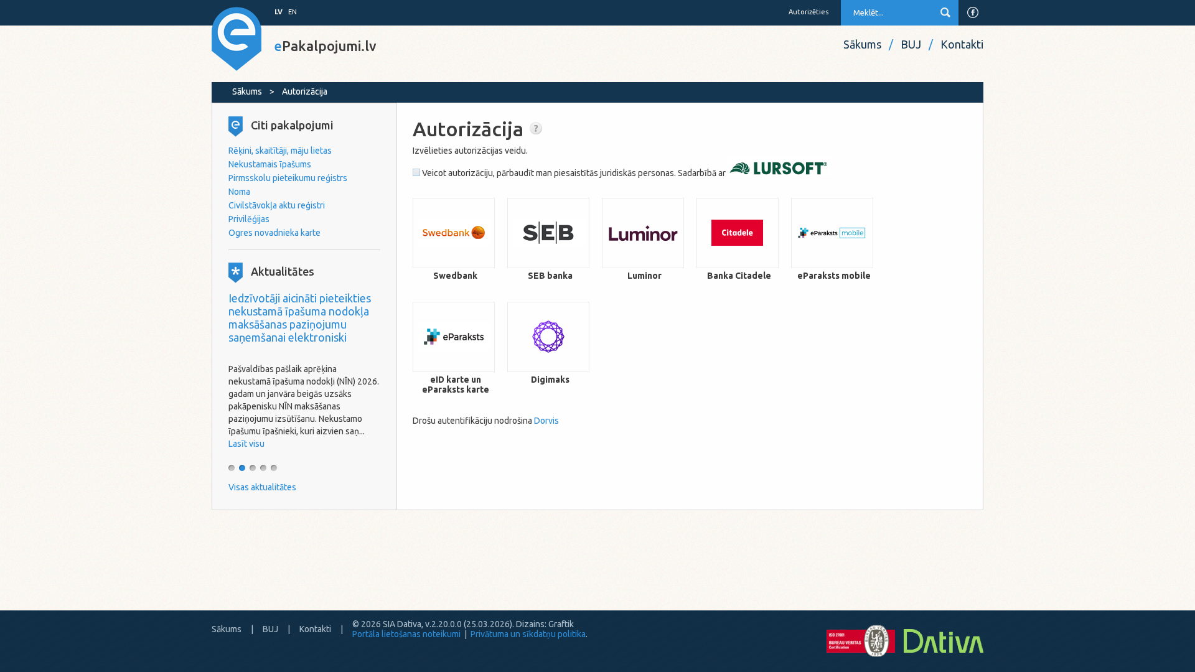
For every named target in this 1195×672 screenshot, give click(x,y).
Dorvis (546, 421)
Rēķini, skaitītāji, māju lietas (280, 151)
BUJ (911, 44)
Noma (239, 192)
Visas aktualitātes (262, 487)
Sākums (862, 44)
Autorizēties (808, 12)
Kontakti (961, 44)
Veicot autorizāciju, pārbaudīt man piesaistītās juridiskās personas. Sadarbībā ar (574, 173)
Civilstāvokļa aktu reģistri (276, 205)
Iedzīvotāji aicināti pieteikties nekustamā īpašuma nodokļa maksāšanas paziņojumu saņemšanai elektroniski (299, 317)
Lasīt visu (246, 444)
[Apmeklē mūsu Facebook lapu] (972, 12)
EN (292, 12)
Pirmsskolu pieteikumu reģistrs (287, 178)
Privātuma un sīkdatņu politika (528, 634)
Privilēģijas (248, 219)
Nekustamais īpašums (269, 164)
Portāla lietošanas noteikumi (406, 634)
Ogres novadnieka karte (274, 233)
